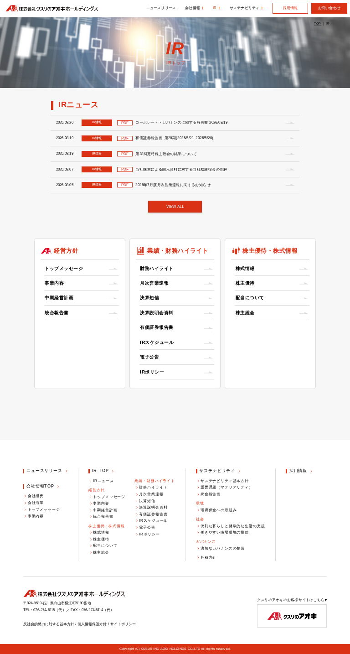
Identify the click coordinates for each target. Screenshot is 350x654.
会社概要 (36, 495)
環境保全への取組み (219, 510)
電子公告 (149, 356)
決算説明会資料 (157, 312)
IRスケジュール (157, 342)
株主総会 (245, 312)
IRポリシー (152, 371)
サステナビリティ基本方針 (225, 480)
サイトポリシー (123, 624)
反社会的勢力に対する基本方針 (48, 624)
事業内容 (54, 282)
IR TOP (100, 470)
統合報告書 (57, 312)
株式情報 (245, 268)
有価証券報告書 (157, 327)
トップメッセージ (64, 268)
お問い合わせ (329, 8)
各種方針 (208, 557)
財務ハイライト (157, 268)
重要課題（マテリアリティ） (227, 487)
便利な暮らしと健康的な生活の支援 (233, 526)
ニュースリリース (161, 8)
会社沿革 (36, 502)
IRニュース (103, 480)
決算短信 (149, 297)
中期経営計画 (59, 297)
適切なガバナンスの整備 (223, 548)
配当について (250, 297)
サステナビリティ (217, 470)
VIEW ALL (175, 206)
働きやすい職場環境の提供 (225, 532)
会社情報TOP (40, 486)
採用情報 (290, 8)
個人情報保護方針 (92, 624)
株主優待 (245, 282)
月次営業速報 (154, 282)
